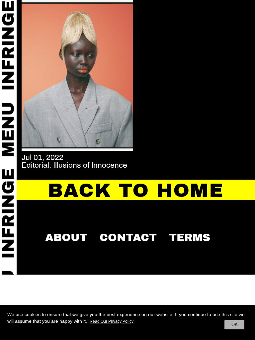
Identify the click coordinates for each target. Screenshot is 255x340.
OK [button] (234, 324)
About (66, 237)
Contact (128, 237)
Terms (189, 237)
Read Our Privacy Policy (111, 321)
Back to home (136, 191)
